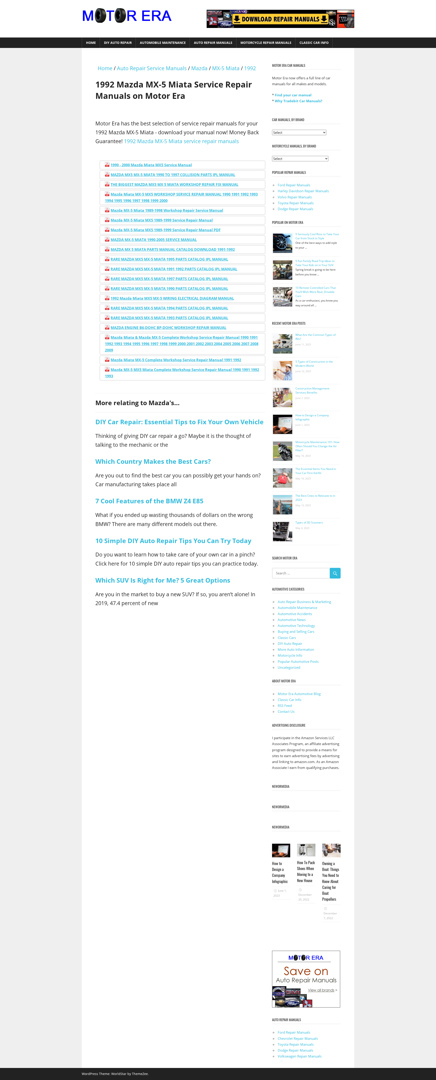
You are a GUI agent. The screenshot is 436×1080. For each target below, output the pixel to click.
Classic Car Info (314, 42)
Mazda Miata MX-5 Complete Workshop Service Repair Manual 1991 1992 (176, 359)
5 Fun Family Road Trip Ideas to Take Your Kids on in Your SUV (314, 263)
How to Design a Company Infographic (280, 872)
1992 (250, 68)
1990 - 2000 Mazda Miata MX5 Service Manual (151, 164)
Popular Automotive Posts (298, 661)
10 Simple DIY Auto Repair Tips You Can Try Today (173, 540)
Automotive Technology (296, 625)
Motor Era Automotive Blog (299, 693)
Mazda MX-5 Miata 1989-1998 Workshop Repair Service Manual (167, 210)
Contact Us (286, 711)
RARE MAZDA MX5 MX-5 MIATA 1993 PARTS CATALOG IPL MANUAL (169, 317)
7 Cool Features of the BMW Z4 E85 (149, 500)
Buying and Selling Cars (296, 631)
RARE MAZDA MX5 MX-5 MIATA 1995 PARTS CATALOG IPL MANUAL (169, 259)
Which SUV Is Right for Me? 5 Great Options (162, 580)
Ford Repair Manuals (294, 185)
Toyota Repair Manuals (296, 203)
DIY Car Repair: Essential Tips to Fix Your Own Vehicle (179, 421)
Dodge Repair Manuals (295, 209)
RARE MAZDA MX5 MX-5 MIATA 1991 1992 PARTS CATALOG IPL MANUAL (174, 269)
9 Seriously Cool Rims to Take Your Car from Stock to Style (317, 236)
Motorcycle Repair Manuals (265, 42)
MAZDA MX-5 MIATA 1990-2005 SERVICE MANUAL (154, 239)
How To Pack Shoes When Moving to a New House (306, 871)
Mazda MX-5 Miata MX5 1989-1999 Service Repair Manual (162, 220)
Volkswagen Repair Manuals (300, 1056)
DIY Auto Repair (118, 42)
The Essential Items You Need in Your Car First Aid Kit (315, 471)
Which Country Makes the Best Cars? (153, 461)
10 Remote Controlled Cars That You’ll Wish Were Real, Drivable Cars (315, 292)
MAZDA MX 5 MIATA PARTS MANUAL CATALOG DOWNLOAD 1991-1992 (173, 249)
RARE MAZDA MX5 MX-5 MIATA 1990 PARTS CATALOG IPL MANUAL (169, 288)
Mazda (199, 68)
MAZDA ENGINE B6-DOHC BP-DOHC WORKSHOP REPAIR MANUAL (168, 327)
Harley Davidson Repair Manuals (303, 191)
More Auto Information (296, 649)
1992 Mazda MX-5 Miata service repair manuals (181, 141)
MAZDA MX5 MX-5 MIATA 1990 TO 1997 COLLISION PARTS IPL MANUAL (173, 174)
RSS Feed (285, 705)
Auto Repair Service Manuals (152, 68)
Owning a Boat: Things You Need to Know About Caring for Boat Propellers (330, 881)
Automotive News (292, 619)
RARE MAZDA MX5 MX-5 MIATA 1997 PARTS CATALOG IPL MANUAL (169, 278)
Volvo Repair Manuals (295, 197)
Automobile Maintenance (163, 42)
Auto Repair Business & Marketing (304, 601)
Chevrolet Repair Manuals (298, 1038)
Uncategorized (289, 667)
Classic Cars (287, 637)
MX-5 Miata (226, 68)
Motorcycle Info (290, 655)
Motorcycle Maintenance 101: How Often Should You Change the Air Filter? (317, 446)
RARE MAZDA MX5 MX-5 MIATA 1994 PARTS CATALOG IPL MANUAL (169, 308)
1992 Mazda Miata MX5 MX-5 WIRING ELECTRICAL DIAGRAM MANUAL (172, 298)
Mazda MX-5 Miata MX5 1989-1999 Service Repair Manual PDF (166, 229)
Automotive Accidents (295, 613)
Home (91, 42)
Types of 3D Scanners (309, 522)
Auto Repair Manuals (213, 42)
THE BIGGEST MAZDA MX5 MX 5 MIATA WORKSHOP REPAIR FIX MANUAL (174, 184)
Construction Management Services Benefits (312, 390)
